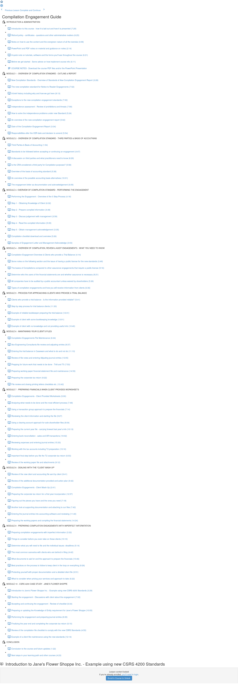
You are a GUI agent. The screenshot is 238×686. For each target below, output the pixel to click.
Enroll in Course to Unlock (119, 678)
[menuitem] (1, 6)
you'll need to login (130, 674)
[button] (1, 2)
